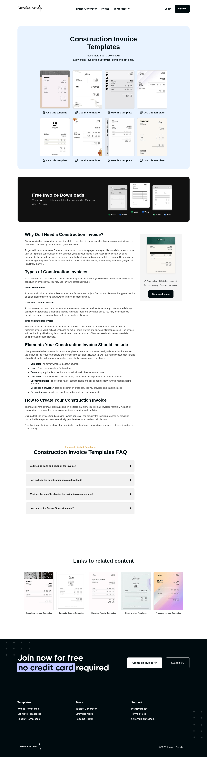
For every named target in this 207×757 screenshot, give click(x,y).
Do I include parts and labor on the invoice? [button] (53, 466)
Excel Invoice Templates (135, 613)
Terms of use (138, 713)
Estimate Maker (85, 713)
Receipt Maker (84, 718)
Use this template (56, 112)
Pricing (105, 8)
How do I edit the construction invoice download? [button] (56, 480)
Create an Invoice (144, 662)
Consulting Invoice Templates (39, 613)
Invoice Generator (86, 8)
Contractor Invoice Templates (71, 613)
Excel (113, 215)
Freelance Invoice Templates (168, 613)
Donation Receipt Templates (103, 613)
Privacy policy (139, 708)
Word (124, 215)
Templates (24, 702)
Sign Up (182, 8)
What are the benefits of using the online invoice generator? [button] (61, 494)
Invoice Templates (28, 708)
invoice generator (74, 416)
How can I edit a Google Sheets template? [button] (52, 508)
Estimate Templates (29, 713)
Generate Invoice (161, 294)
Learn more (177, 662)
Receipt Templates (28, 718)
